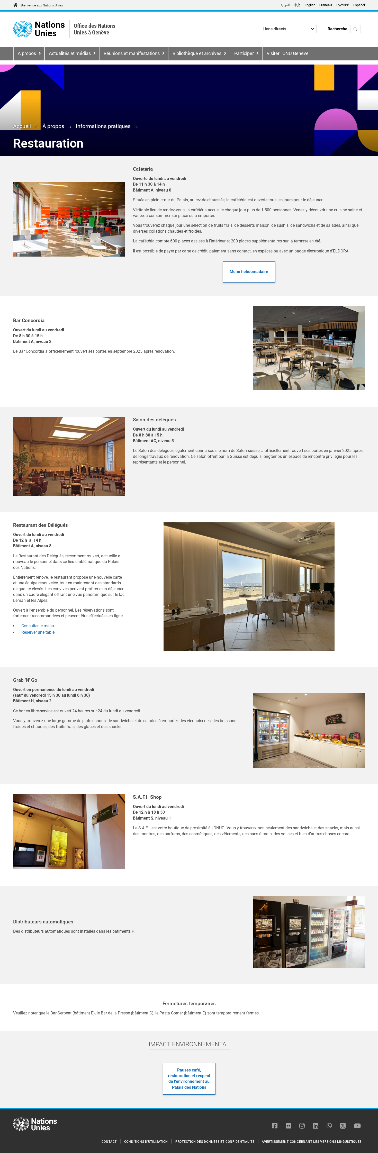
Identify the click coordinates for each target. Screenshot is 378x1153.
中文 (297, 5)
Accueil (22, 126)
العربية (285, 5)
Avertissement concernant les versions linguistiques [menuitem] (312, 1141)
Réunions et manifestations (132, 53)
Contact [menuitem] (109, 1141)
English (310, 5)
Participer (244, 53)
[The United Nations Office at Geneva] (22, 29)
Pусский (342, 5)
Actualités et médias (70, 53)
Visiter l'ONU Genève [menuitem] (288, 53)
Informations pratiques (103, 126)
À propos (27, 53)
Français (325, 5)
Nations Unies (50, 29)
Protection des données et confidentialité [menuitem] (215, 1141)
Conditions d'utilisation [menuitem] (146, 1141)
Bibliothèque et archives (197, 53)
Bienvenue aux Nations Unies (42, 5)
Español (359, 5)
